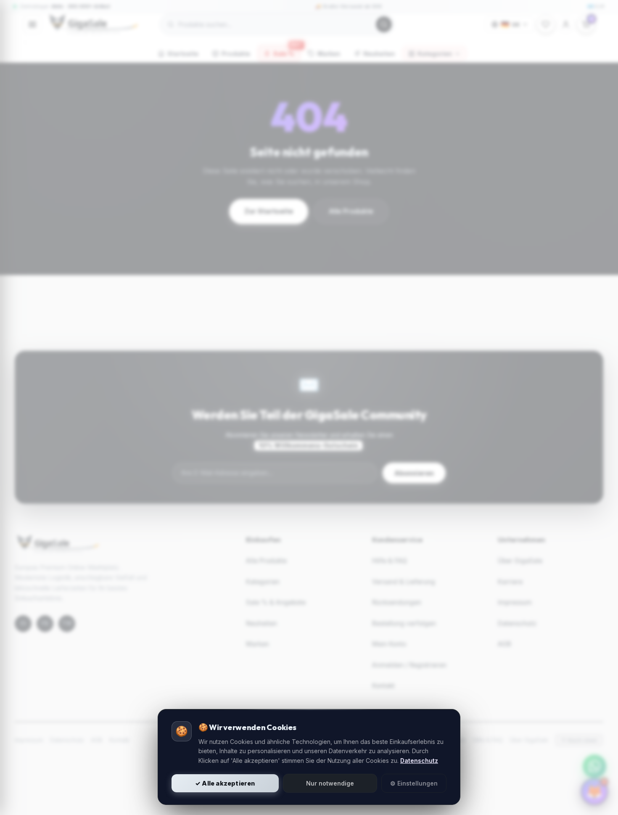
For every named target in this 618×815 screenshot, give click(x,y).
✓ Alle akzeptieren (225, 783)
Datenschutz (419, 760)
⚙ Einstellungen (414, 783)
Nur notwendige (330, 783)
